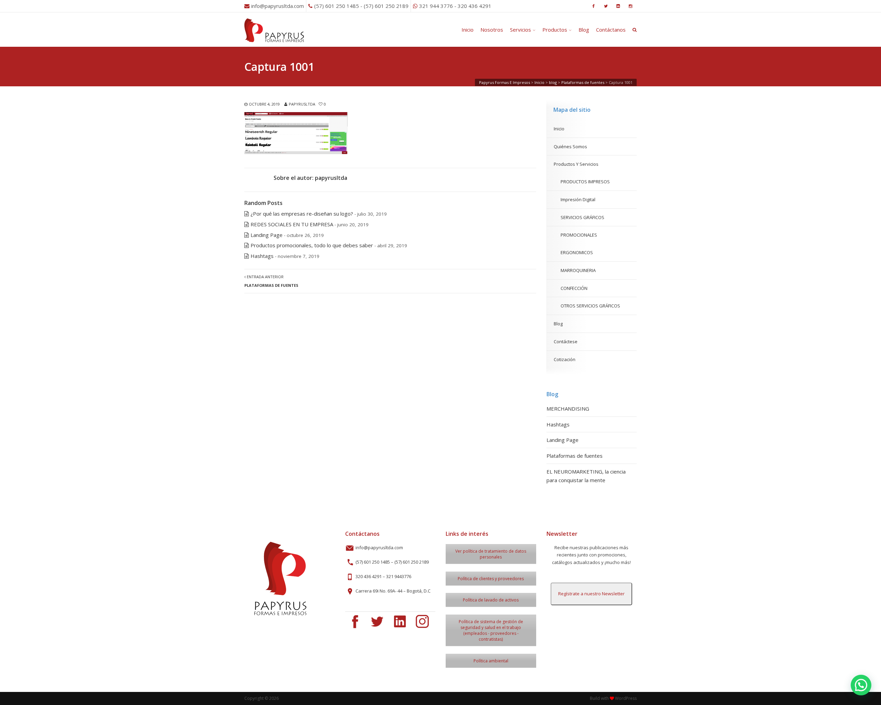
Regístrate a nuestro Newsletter (591, 593)
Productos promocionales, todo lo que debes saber (312, 245)
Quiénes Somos (570, 146)
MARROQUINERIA (578, 270)
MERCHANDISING (567, 408)
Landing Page (267, 234)
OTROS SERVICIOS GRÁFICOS (590, 306)
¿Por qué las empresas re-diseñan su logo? (302, 213)
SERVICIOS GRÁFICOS (582, 217)
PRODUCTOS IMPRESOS (585, 181)
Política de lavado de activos (491, 600)
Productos (554, 29)
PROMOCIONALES (579, 235)
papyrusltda (302, 104)
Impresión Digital (578, 199)
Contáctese (565, 341)
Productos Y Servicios (576, 164)
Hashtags (262, 255)
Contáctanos (611, 29)
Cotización (564, 359)
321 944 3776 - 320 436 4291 (455, 5)
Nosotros (491, 29)
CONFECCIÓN (574, 288)
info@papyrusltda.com (277, 5)
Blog (584, 29)
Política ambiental (491, 661)
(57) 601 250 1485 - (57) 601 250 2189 (361, 5)
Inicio (467, 29)
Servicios (520, 29)
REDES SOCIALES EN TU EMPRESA (292, 224)
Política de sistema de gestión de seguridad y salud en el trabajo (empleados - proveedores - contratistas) (491, 630)
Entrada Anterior (271, 281)
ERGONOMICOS (577, 252)
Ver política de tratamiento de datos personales (490, 554)
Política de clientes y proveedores (491, 579)
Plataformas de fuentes (574, 455)
